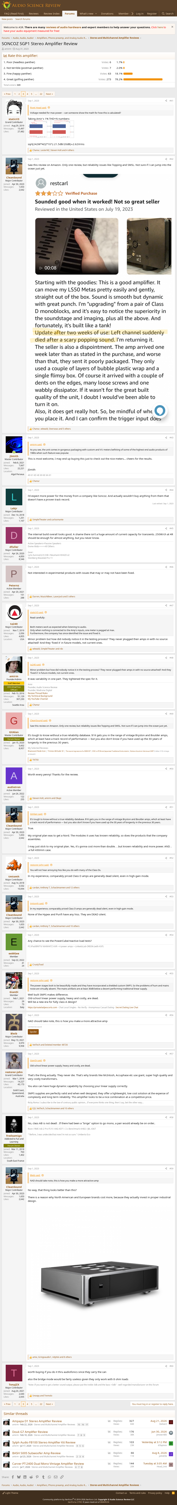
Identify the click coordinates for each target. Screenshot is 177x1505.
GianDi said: (36, 1060)
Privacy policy (155, 1492)
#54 (171, 934)
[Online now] (14, 452)
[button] (96, 13)
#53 (171, 896)
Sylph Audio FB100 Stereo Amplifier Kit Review (43, 1442)
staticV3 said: (36, 612)
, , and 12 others (56, 887)
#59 (171, 1168)
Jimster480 (161, 1434)
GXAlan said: (36, 814)
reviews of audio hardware (64, 27)
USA (22, 639)
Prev (8, 93)
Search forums (22, 19)
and (47, 519)
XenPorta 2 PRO (75, 1502)
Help (167, 1492)
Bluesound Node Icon (37, 751)
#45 (171, 528)
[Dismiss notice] (171, 27)
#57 (171, 1053)
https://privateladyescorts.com (42, 1007)
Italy (22, 1007)
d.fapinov (162, 1445)
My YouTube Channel (38, 698)
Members (124, 13)
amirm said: (36, 444)
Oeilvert (163, 1424)
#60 (171, 1366)
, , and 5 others (51, 428)
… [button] (36, 93)
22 (41, 93)
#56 (171, 1015)
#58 (171, 1117)
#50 (171, 768)
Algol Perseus (17, 474)
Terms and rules (137, 1492)
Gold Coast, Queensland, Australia (18, 1093)
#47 (171, 605)
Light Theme (11, 1492)
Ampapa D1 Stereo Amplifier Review (37, 1421)
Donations (107, 13)
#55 (171, 973)
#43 (171, 437)
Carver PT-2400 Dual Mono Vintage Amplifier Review (48, 1464)
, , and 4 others (53, 150)
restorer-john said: (39, 864)
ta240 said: (35, 664)
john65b (163, 1456)
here (160, 27)
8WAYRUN (104, 1502)
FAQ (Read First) (14, 13)
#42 (171, 159)
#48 (171, 657)
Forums (69, 13)
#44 (171, 490)
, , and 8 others (52, 1357)
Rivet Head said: (38, 107)
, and (47, 648)
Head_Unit (162, 1466)
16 (83, 1424)
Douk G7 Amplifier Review (30, 1432)
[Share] (166, 101)
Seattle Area (18, 704)
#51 (171, 807)
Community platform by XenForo (70, 1499)
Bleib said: (35, 1175)
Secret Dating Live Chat (127, 1007)
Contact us (121, 1492)
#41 (171, 100)
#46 (171, 566)
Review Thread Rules (38, 693)
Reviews (34, 13)
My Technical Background (40, 695)
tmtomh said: (37, 903)
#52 (171, 858)
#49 (171, 713)
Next (48, 93)
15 (79, 1424)
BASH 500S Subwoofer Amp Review (36, 1453)
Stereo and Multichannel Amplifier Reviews (54, 1424)
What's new (86, 13)
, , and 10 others (56, 926)
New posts (7, 19)
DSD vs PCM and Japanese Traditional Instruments (110, 751)
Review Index (52, 13)
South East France (15, 1160)
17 (87, 1424)
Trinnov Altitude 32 (56, 751)
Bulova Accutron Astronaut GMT (142, 751)
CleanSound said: (39, 720)
